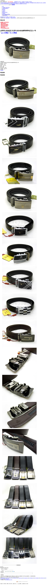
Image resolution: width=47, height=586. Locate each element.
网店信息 (3, 9)
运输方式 (3, 11)
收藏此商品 (2, 61)
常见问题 (26, 1)
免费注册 (11, 1)
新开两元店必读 (4, 12)
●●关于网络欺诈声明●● (6, 14)
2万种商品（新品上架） (6, 7)
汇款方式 (3, 10)
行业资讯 (30, 1)
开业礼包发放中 (4, 15)
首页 (3, 6)
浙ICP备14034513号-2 (8, 579)
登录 (9, 1)
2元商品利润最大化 (5, 8)
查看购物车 (16, 1)
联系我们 (3, 13)
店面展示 (23, 1)
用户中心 (19, 1)
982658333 (7, 578)
